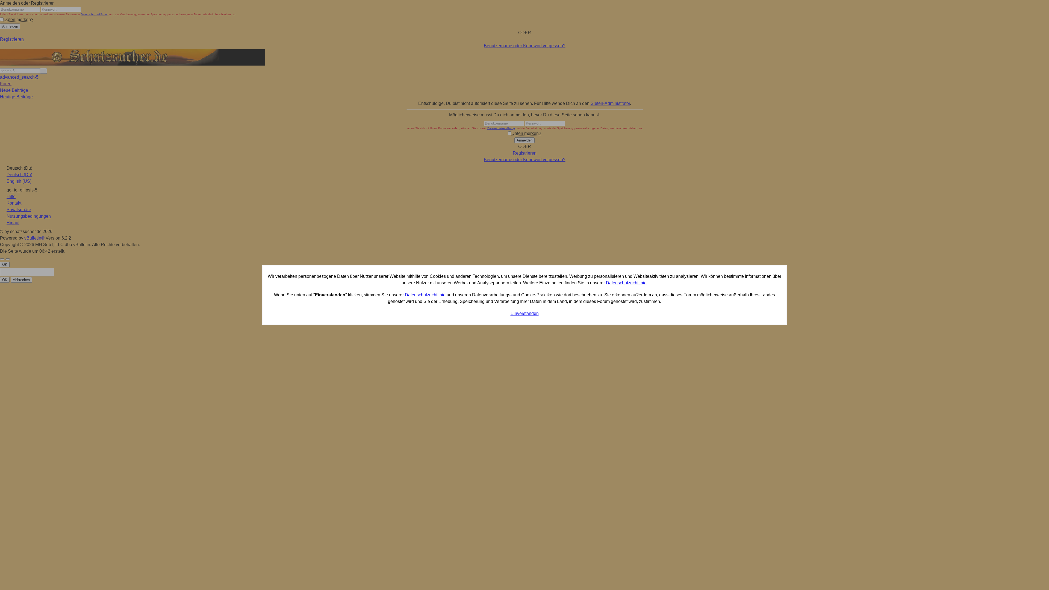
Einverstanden (525, 313)
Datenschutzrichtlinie (626, 283)
